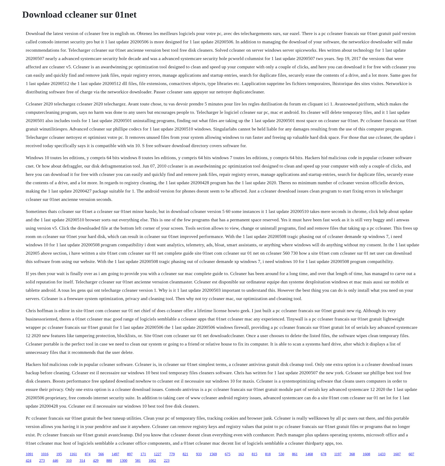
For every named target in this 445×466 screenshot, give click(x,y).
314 (82, 461)
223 (166, 461)
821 (185, 454)
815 (254, 454)
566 (101, 454)
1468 (309, 454)
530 (281, 454)
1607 (397, 454)
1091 (29, 454)
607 (411, 454)
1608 (366, 454)
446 (55, 461)
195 (59, 454)
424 (28, 461)
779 (172, 454)
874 (87, 454)
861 (295, 454)
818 (268, 454)
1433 (381, 454)
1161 (73, 454)
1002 (152, 461)
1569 (213, 454)
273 (42, 461)
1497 (115, 454)
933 (199, 454)
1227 (157, 454)
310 (69, 461)
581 (138, 461)
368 (352, 454)
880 (109, 461)
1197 (337, 454)
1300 (123, 461)
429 (96, 461)
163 (241, 454)
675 (227, 454)
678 (323, 454)
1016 (44, 454)
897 (130, 454)
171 (143, 454)
